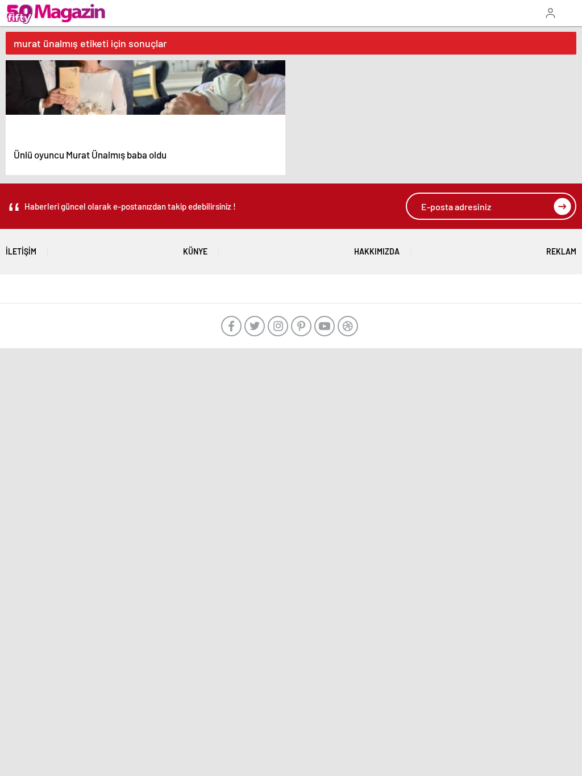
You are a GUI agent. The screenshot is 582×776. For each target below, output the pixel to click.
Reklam (561, 251)
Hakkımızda (377, 251)
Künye (195, 251)
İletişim (21, 251)
